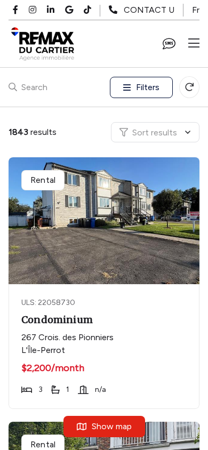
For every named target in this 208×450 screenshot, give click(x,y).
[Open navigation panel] (194, 44)
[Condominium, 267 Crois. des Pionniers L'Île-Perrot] (105, 220)
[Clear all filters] (189, 87)
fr (195, 10)
